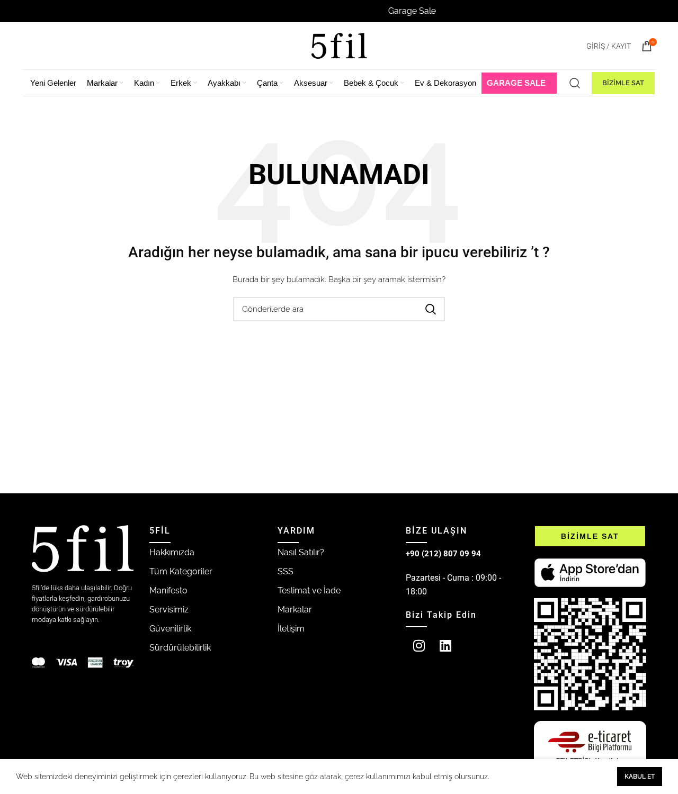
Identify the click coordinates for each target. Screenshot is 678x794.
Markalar (295, 609)
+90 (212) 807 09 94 (443, 553)
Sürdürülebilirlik (180, 648)
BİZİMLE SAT (623, 83)
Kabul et (640, 776)
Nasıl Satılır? (301, 552)
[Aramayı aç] (574, 83)
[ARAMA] (430, 309)
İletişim (291, 629)
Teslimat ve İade (309, 590)
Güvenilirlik (170, 629)
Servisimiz (169, 609)
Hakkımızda (171, 552)
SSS (285, 571)
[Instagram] (419, 646)
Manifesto (168, 590)
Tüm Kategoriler (180, 571)
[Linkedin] (445, 646)
